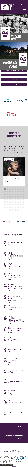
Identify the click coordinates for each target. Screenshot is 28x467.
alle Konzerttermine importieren (14, 85)
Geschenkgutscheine (14, 75)
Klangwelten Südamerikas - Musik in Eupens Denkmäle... (16, 287)
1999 (19, 150)
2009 (5, 148)
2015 (5, 146)
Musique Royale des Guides (15, 308)
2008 (8, 148)
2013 (12, 146)
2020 (8, 144)
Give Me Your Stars (15, 402)
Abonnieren (20, 438)
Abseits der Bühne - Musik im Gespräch (15, 330)
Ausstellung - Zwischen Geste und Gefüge (16, 361)
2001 (12, 150)
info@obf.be (22, 429)
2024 (15, 142)
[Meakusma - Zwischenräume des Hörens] (14, 49)
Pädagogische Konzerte (13, 391)
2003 (5, 150)
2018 (15, 144)
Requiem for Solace (15, 371)
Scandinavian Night (15, 381)
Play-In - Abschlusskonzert (15, 266)
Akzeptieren (3, 464)
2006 (15, 148)
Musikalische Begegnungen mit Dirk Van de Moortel (16, 320)
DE (24, 5)
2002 (8, 150)
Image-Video (14, 79)
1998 (23, 150)
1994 (17, 152)
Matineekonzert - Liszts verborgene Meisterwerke (15, 299)
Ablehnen (10, 464)
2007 (12, 148)
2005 (19, 148)
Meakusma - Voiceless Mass (16, 243)
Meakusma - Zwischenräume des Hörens (15, 256)
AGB (15, 451)
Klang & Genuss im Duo (16, 413)
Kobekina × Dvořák (15, 339)
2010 (22, 146)
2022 (22, 142)
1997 (7, 152)
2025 (12, 142)
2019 (12, 144)
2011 (19, 146)
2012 (15, 146)
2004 (23, 148)
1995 (14, 152)
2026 (8, 142)
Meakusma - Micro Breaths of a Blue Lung (15, 277)
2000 (15, 150)
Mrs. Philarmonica (15, 350)
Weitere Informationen (14, 466)
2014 (9, 146)
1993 (21, 152)
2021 (5, 144)
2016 (22, 144)
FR (21, 5)
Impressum (11, 451)
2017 (19, 144)
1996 (10, 152)
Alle (5, 142)
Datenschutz (5, 451)
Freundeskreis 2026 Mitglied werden (14, 70)
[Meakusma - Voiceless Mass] (14, 23)
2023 (19, 142)
